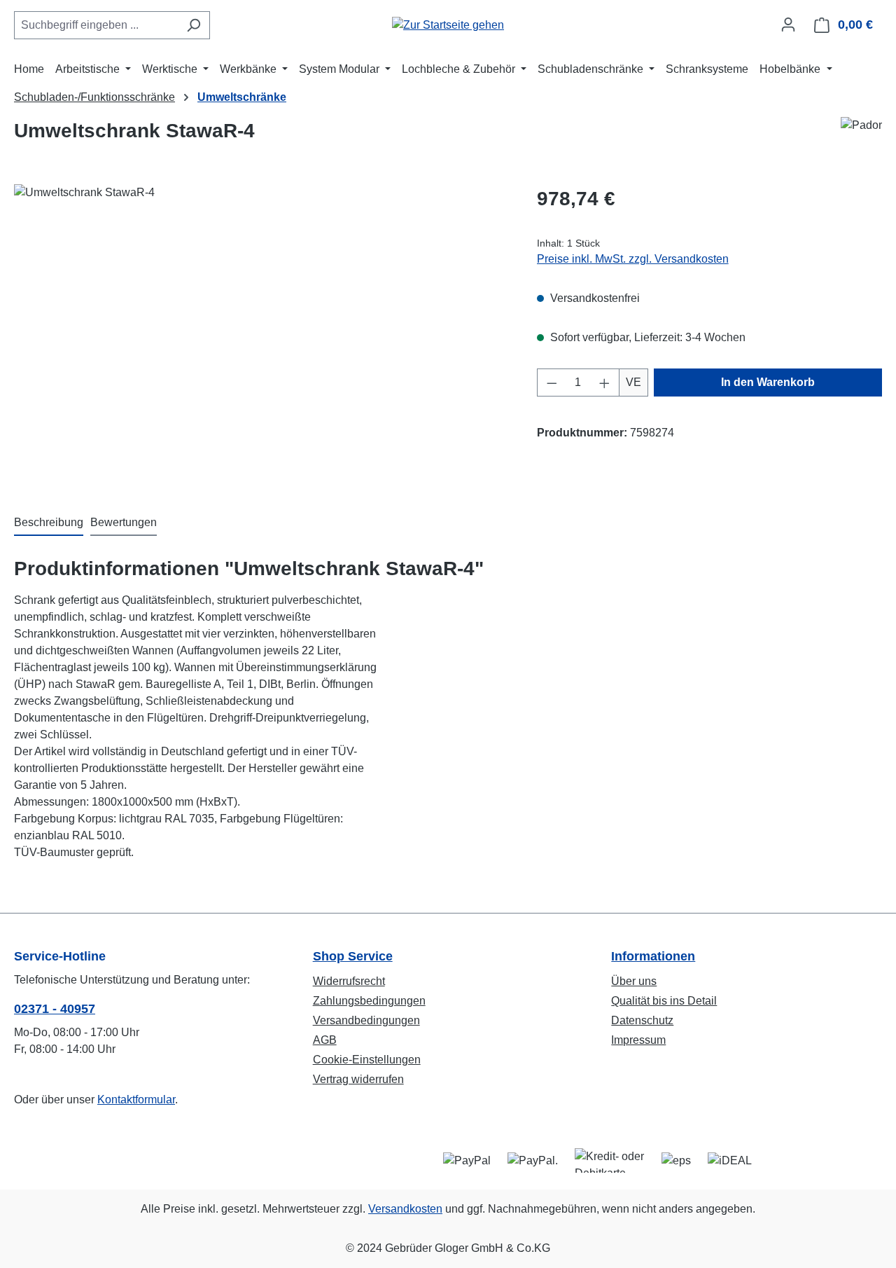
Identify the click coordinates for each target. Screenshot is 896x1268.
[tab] (48, 523)
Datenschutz (642, 1020)
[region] (261, 334)
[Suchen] (193, 25)
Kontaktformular (136, 1099)
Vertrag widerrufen (358, 1079)
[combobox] (96, 25)
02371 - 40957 (54, 1009)
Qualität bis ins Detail (664, 1001)
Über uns (634, 981)
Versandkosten (405, 1209)
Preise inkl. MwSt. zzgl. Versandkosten (633, 259)
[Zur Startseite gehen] (448, 25)
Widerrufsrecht (349, 981)
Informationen (653, 956)
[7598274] (261, 334)
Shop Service (353, 956)
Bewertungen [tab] (123, 522)
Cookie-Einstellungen (367, 1060)
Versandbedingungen (366, 1020)
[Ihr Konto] (788, 25)
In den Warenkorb (768, 382)
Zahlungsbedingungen (369, 1001)
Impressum (638, 1040)
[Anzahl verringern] (551, 382)
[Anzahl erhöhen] (605, 382)
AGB (325, 1040)
